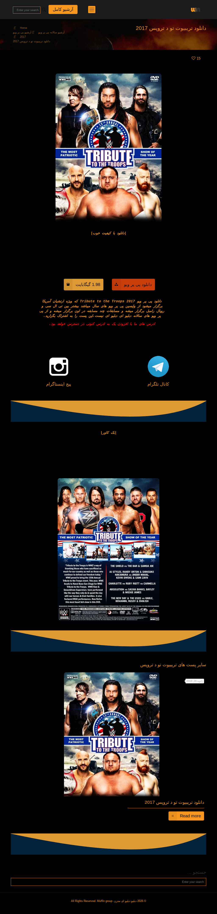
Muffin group (104, 901)
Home (23, 27)
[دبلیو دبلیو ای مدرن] (195, 9)
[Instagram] (110, 907)
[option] (108, 747)
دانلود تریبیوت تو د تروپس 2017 (174, 802)
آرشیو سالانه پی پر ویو (51, 32)
